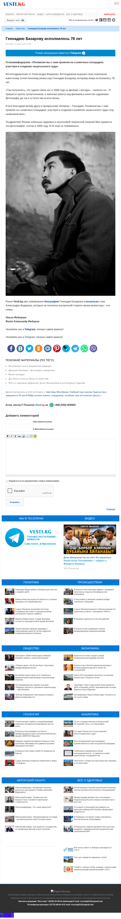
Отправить (15, 502)
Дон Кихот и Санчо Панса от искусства (28, 378)
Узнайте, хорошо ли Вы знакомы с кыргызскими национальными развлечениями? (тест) (95, 868)
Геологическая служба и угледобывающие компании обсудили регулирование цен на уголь (34, 724)
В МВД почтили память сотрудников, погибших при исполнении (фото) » (63, 395)
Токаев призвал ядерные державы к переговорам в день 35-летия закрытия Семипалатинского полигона (33, 631)
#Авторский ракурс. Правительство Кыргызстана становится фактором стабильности (31, 799)
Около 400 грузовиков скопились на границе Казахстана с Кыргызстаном (93, 676)
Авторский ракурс (25, 14)
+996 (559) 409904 (64, 405)
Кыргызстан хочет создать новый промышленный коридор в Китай (89, 657)
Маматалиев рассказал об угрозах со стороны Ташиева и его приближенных (36, 600)
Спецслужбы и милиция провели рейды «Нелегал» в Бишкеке (92, 600)
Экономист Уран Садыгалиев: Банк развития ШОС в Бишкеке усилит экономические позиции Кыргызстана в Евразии (95, 687)
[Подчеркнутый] (15, 436)
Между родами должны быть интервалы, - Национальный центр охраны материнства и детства (94, 799)
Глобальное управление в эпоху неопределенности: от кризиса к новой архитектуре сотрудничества (91, 753)
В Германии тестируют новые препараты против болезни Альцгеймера (92, 818)
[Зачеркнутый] (19, 436)
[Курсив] (11, 436)
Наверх (111, 509)
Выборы (10, 14)
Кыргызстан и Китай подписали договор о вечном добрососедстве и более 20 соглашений (93, 667)
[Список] (31, 436)
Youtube (105, 20)
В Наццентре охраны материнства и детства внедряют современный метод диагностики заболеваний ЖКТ (94, 829)
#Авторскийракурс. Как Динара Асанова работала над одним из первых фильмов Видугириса (33, 790)
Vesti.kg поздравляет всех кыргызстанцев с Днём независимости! (34, 696)
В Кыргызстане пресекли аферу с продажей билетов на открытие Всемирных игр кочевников (94, 592)
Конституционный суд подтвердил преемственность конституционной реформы (94, 742)
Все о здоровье (74, 14)
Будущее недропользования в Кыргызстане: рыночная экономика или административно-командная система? (35, 743)
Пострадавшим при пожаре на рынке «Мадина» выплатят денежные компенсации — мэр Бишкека (35, 687)
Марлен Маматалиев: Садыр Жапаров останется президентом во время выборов (34, 620)
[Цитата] (27, 436)
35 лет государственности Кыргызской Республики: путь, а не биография (91, 723)
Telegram (114, 20)
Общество (20, 28)
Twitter (96, 20)
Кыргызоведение (55, 14)
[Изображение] (23, 436)
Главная (9, 28)
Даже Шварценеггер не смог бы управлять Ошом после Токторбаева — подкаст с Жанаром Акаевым (87, 560)
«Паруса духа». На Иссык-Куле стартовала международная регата (34, 666)
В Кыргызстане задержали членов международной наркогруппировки (89, 630)
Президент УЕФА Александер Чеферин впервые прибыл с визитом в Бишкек (33, 657)
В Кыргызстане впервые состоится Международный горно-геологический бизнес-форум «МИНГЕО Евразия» (36, 733)
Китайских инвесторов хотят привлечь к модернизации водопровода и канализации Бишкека (35, 677)
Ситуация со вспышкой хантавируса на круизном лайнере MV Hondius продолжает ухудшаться (93, 809)
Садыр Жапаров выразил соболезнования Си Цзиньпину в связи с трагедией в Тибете (94, 610)
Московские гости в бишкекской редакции (30, 366)
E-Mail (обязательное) (43, 429)
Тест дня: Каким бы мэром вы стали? (90, 857)
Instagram (109, 20)
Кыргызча (109, 14)
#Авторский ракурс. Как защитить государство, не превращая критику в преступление (36, 828)
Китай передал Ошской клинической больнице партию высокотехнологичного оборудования (95, 789)
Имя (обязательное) (42, 422)
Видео (40, 14)
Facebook (101, 20)
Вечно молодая (17, 374)
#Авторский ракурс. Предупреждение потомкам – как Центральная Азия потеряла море (36, 818)
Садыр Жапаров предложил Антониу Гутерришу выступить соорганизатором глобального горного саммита (33, 611)
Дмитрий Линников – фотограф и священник (32, 370)
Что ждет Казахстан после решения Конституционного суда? (90, 732)
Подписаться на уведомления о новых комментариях (34, 481)
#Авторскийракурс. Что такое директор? (33, 807)
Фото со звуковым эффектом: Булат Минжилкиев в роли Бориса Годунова (47, 383)
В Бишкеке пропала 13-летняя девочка (91, 619)
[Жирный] (7, 436)
